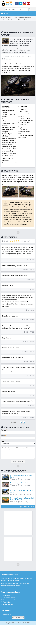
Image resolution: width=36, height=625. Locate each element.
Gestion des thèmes (9, 598)
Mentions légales (8, 604)
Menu (5, 14)
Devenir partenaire (18, 617)
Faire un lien (6, 602)
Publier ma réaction (18, 461)
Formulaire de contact (10, 600)
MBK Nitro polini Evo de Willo (19, 483)
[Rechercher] (29, 9)
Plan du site (6, 595)
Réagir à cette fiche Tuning (16, 427)
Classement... (7, 614)
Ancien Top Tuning (28, 506)
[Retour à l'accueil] (7, 4)
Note (2, 441)
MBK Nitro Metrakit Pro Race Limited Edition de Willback (22, 499)
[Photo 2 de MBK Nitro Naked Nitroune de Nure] (26, 197)
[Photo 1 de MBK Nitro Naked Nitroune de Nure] (10, 197)
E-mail (3, 435)
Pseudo (4, 430)
